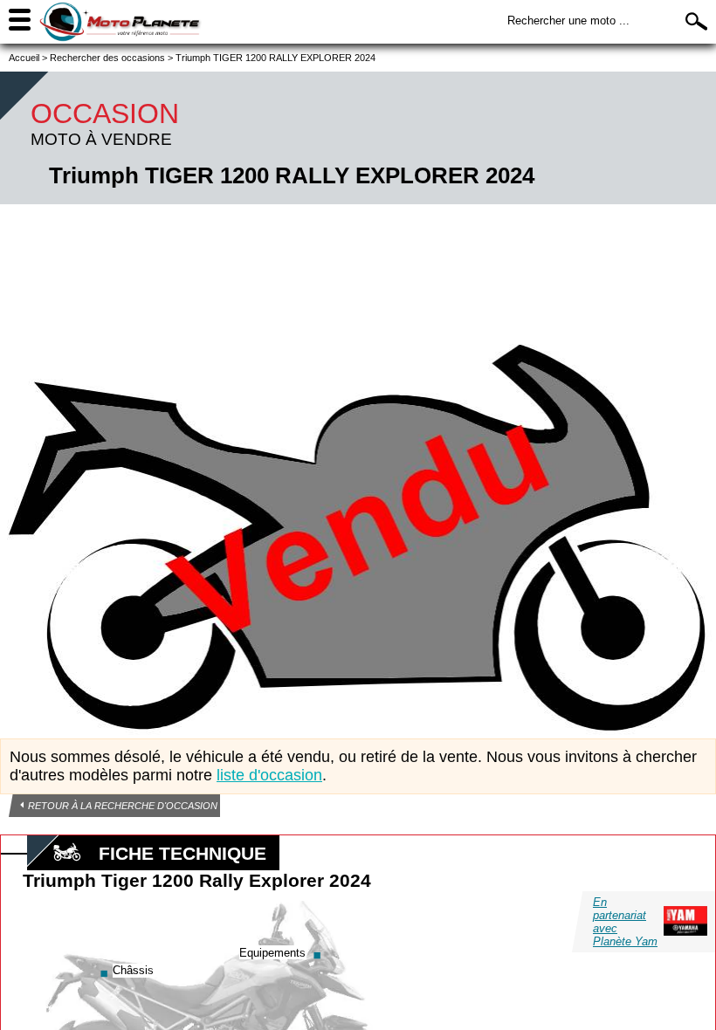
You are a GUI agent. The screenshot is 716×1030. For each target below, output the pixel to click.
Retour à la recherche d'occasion (122, 805)
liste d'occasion (269, 775)
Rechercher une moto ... (568, 20)
